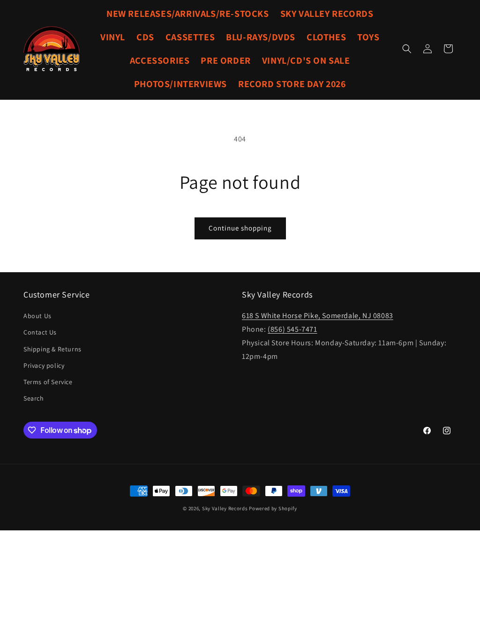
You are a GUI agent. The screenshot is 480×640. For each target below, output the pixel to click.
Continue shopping (240, 227)
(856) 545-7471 (292, 329)
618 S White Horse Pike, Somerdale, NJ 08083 (317, 315)
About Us (37, 316)
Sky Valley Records (225, 508)
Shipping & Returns (52, 349)
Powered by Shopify (273, 508)
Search (33, 398)
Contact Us (40, 332)
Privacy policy (43, 365)
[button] (407, 48)
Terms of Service (48, 382)
